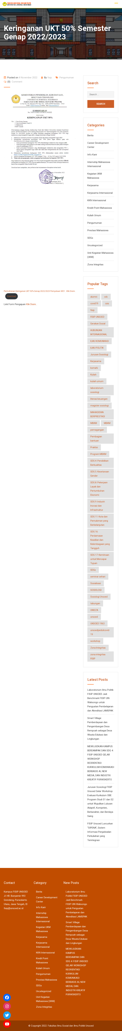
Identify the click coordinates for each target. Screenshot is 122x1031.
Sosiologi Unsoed (99, 596)
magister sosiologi (99, 405)
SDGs (90, 237)
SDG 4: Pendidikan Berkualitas (99, 462)
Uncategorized (94, 245)
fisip (49, 77)
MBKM (93, 423)
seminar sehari (97, 576)
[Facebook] (7, 997)
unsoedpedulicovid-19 (100, 632)
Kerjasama (92, 185)
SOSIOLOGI (96, 590)
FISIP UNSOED (97, 317)
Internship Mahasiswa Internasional (43, 917)
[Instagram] (7, 1006)
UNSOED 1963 (97, 623)
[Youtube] (7, 1024)
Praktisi (94, 447)
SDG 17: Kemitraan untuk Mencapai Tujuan (99, 559)
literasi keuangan (99, 399)
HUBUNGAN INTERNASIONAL (98, 332)
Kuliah (93, 374)
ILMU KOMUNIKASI (99, 341)
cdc (106, 296)
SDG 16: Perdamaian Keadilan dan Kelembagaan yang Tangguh (100, 539)
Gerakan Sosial (97, 323)
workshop (95, 641)
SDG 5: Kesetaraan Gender (99, 473)
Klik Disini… (31, 304)
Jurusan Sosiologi (99, 354)
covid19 (94, 303)
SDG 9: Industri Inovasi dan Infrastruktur (97, 505)
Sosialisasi (95, 583)
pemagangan (97, 430)
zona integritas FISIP (97, 656)
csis (107, 303)
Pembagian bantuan (96, 438)
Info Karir (92, 154)
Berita (90, 135)
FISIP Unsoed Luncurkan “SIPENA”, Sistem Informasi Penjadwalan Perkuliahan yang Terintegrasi (100, 832)
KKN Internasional (96, 200)
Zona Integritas (95, 264)
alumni (93, 296)
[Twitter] (7, 1015)
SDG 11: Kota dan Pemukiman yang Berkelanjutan (99, 520)
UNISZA (94, 610)
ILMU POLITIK (97, 348)
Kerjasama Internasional (100, 192)
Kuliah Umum (94, 215)
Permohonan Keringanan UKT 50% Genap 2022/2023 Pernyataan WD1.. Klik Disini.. (40, 291)
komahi (94, 368)
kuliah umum (96, 381)
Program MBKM (98, 454)
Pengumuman (66, 77)
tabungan (95, 603)
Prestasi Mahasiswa (97, 230)
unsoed (94, 617)
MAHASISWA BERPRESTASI (97, 414)
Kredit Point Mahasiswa (99, 207)
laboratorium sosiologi (96, 390)
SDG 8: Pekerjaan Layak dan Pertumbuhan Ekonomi (99, 488)
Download (11, 296)
